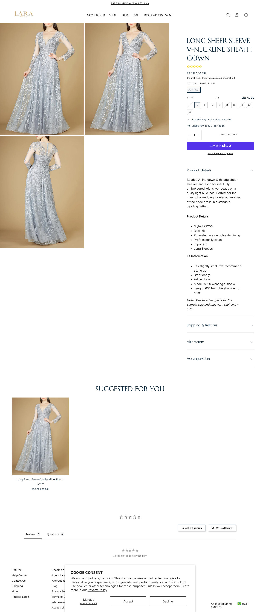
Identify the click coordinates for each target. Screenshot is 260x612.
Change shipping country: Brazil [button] (229, 605)
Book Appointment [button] (158, 15)
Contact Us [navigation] (19, 580)
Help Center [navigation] (19, 575)
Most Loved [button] (96, 15)
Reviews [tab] (30, 534)
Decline (168, 601)
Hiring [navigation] (15, 591)
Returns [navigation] (17, 570)
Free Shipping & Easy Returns (130, 3)
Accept (128, 601)
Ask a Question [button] (193, 527)
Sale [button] (137, 15)
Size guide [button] (248, 97)
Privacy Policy (97, 590)
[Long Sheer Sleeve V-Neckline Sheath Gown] (40, 436)
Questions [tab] (53, 534)
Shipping (206, 78)
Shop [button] (112, 15)
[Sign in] (237, 15)
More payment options (220, 153)
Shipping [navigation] (17, 586)
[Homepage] (23, 15)
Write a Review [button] (224, 527)
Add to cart (229, 134)
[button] (228, 15)
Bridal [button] (125, 15)
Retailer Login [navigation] (20, 597)
